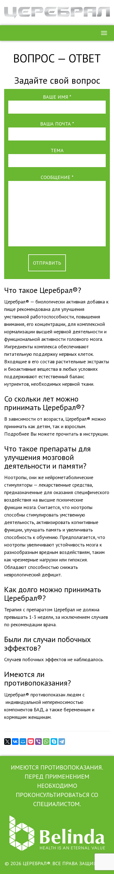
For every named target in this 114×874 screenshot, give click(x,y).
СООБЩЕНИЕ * (57, 177)
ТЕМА (57, 150)
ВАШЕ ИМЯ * (57, 97)
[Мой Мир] (23, 741)
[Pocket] (30, 741)
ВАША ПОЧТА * (57, 124)
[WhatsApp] (46, 741)
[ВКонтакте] (15, 741)
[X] (7, 741)
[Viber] (38, 741)
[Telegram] (61, 741)
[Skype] (54, 741)
